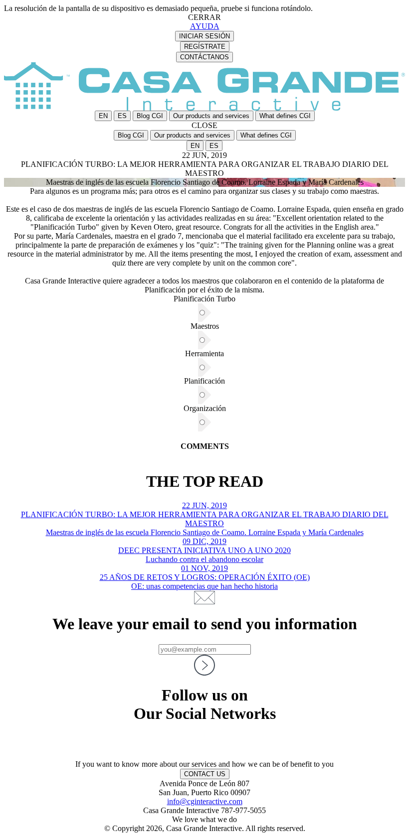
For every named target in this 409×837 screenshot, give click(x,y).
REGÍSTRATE (204, 46)
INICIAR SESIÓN (204, 36)
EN (103, 116)
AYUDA (204, 26)
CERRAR (204, 17)
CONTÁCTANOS (204, 57)
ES (122, 116)
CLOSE (204, 125)
